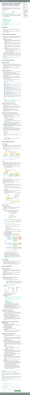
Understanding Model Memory (25, 5)
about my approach (4, 380)
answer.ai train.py (12, 301)
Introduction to (11, 101)
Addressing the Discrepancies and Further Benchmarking (26, 15)
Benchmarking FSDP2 (25, 9)
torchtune (11, 302)
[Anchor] (8, 27)
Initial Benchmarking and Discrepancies (25, 11)
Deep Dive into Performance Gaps (25, 17)
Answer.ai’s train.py (7, 279)
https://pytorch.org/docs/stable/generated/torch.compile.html (12, 100)
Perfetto (5, 303)
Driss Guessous (19, 124)
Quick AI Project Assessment (13, 379)
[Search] (28, 1)
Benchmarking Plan (25, 10)
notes (2, 6)
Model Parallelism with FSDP (25, 8)
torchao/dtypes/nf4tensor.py (10, 127)
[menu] (1, 1)
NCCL (7, 207)
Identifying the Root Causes (25, 13)
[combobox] (28, 1)
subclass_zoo (6, 138)
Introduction (24, 3)
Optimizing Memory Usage (25, 6)
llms (4, 6)
